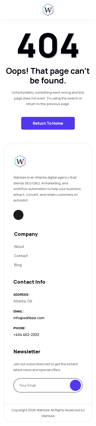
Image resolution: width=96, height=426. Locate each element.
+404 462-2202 (26, 334)
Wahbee (43, 410)
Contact (21, 255)
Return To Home (48, 123)
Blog (18, 264)
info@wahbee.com (28, 317)
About (19, 246)
